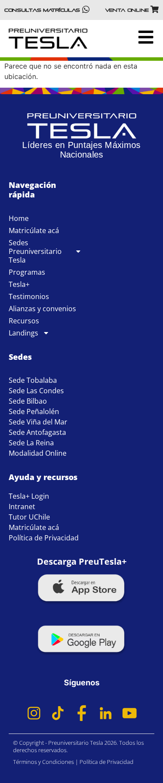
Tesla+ (19, 284)
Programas (27, 272)
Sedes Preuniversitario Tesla (35, 251)
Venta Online (127, 10)
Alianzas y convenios (42, 308)
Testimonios (29, 296)
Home (19, 218)
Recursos (24, 321)
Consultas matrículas (42, 10)
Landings (23, 333)
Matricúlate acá (34, 230)
